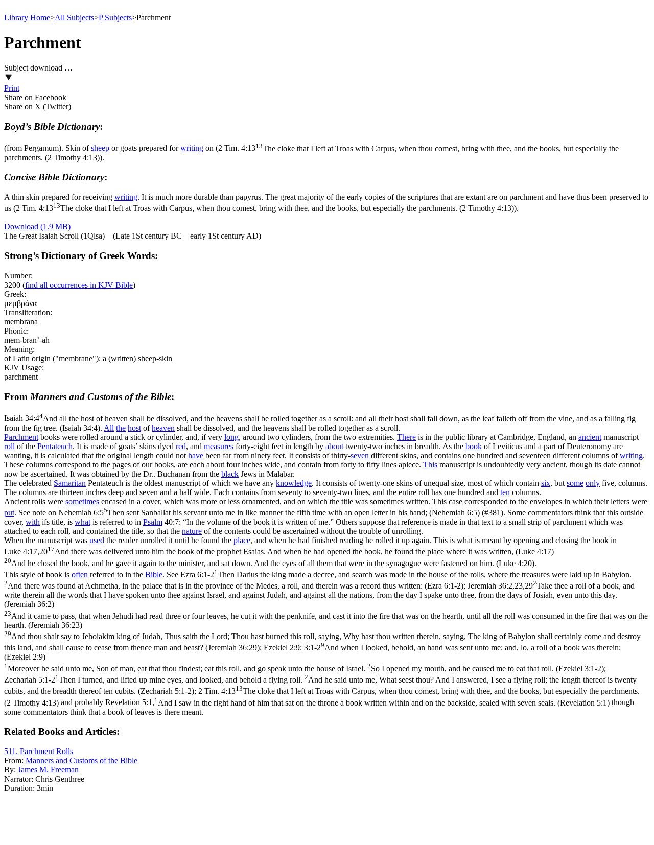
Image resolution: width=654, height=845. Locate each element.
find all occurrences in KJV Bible (79, 284)
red (181, 446)
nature (192, 531)
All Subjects (74, 17)
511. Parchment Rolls (38, 751)
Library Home (27, 17)
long (231, 437)
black (230, 474)
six (545, 483)
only (593, 483)
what (82, 522)
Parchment (21, 437)
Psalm (152, 522)
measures (218, 446)
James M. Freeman (48, 769)
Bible (153, 574)
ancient (589, 437)
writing (191, 148)
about (334, 446)
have (195, 455)
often (80, 574)
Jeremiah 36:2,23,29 (326, 616)
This (430, 464)
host (134, 428)
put (9, 512)
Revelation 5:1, (357, 702)
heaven (163, 428)
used (96, 540)
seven (360, 455)
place (241, 540)
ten (505, 492)
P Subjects (115, 17)
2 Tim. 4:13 (265, 208)
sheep (100, 148)
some (575, 483)
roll (9, 446)
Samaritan (70, 483)
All (109, 428)
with (33, 522)
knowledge (294, 483)
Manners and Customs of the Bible (81, 760)
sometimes (82, 501)
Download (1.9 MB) (37, 226)
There (406, 437)
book (473, 446)
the (121, 428)
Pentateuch (55, 446)
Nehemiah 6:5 (269, 512)
